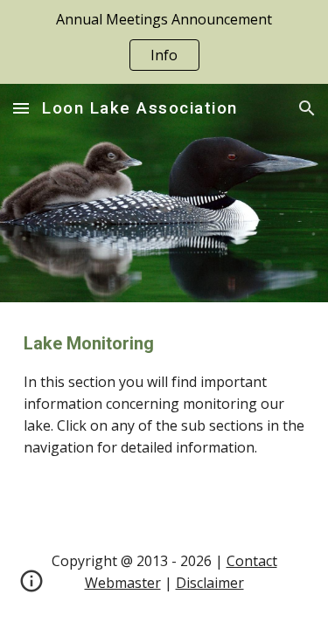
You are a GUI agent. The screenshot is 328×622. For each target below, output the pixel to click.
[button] (21, 108)
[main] (164, 412)
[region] (164, 42)
